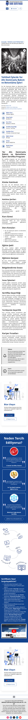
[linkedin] (17, 717)
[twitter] (14, 717)
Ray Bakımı (19, 108)
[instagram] (8, 717)
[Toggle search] (20, 8)
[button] (24, 50)
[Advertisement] (14, 25)
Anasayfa (3, 42)
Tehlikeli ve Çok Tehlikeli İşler (15, 42)
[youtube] (20, 717)
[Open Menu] (7, 8)
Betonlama (7, 108)
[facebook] (11, 717)
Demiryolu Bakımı (13, 108)
